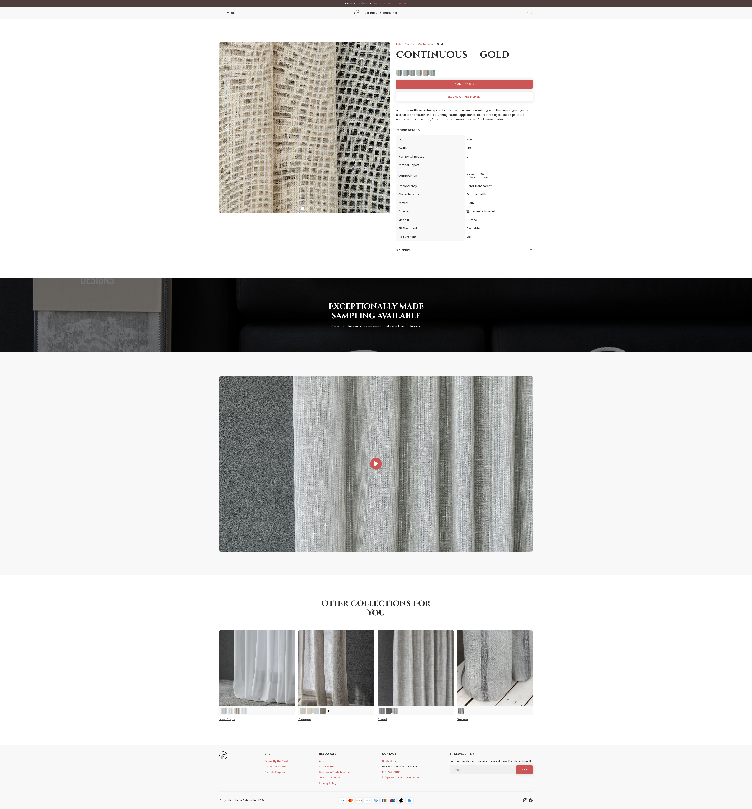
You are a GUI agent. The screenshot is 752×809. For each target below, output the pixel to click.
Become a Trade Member (335, 772)
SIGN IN (527, 13)
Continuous (425, 44)
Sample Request (275, 772)
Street (382, 719)
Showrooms (326, 766)
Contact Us (389, 761)
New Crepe (227, 719)
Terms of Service (330, 777)
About (322, 761)
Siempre (304, 719)
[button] (227, 13)
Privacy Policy (328, 783)
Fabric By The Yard (276, 761)
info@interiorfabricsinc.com (400, 777)
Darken (462, 719)
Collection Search (276, 766)
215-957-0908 (391, 772)
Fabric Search (405, 44)
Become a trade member (390, 3)
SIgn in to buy (464, 84)
